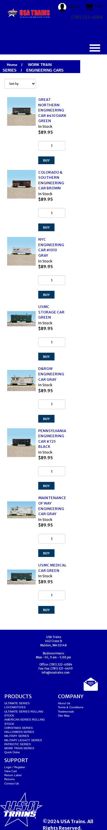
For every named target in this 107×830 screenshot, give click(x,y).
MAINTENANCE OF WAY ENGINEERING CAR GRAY (52, 505)
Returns (9, 779)
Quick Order (12, 752)
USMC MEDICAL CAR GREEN (52, 568)
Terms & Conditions (70, 707)
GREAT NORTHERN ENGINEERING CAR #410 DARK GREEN (52, 110)
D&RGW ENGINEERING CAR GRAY (51, 374)
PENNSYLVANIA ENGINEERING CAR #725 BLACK (52, 438)
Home (12, 65)
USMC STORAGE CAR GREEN (51, 312)
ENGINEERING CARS (45, 70)
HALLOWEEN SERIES (19, 731)
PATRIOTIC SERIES (17, 744)
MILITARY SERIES (16, 735)
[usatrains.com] (29, 13)
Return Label (12, 775)
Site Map (64, 715)
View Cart (10, 771)
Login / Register (14, 767)
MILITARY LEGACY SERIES (23, 740)
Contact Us (11, 783)
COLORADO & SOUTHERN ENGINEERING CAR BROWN (51, 180)
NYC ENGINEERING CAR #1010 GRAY (51, 247)
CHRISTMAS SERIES (18, 727)
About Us (64, 703)
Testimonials (66, 711)
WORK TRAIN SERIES (19, 748)
